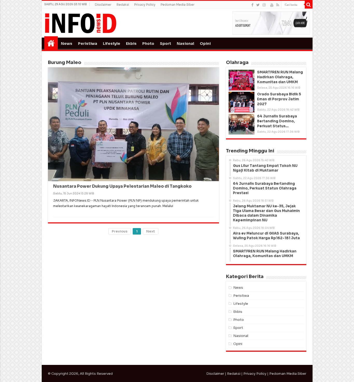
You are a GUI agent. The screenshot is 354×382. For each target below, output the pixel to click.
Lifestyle (111, 43)
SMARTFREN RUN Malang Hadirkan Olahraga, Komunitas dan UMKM (280, 77)
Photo (148, 43)
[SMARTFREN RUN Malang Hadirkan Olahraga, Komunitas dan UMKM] (241, 80)
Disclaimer (103, 4)
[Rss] (278, 5)
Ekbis (131, 43)
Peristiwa (87, 43)
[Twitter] (258, 5)
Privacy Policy (144, 4)
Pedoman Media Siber (178, 4)
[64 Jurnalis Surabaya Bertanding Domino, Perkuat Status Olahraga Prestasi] (241, 124)
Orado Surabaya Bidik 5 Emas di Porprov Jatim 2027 (279, 99)
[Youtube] (272, 5)
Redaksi (123, 4)
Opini (205, 43)
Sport (165, 43)
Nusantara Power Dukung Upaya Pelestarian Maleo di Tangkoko (122, 186)
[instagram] (264, 5)
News (66, 43)
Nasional (185, 43)
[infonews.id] (80, 23)
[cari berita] (309, 5)
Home (51, 43)
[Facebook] (252, 5)
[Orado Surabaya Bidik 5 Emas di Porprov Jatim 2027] (241, 102)
